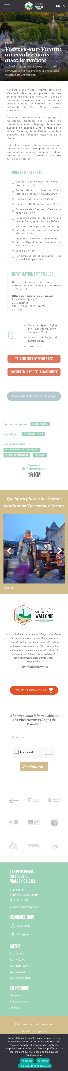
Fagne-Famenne (40, 423)
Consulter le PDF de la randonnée (34, 372)
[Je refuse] (63, 1052)
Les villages (17, 959)
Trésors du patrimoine (16, 455)
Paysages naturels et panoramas (22, 449)
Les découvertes (20, 977)
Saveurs (15, 995)
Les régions (17, 953)
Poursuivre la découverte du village (34, 396)
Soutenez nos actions (30, 690)
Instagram (23, 934)
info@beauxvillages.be (24, 907)
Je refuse (42, 1060)
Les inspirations (20, 965)
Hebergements (19, 1001)
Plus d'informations (34, 667)
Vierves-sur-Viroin (33, 433)
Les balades (17, 971)
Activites (15, 1007)
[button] (60, 6)
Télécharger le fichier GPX (34, 358)
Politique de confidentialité (34, 1024)
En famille (40, 455)
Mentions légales (34, 1031)
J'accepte (26, 1060)
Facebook (23, 925)
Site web (17, 309)
